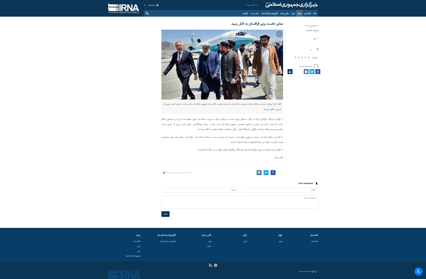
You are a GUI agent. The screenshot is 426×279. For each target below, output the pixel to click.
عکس (209, 246)
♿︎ (418, 271)
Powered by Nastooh (305, 271)
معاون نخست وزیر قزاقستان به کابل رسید (257, 23)
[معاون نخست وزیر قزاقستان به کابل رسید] (222, 65)
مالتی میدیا (285, 13)
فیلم (210, 241)
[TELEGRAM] (215, 265)
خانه (315, 13)
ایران (293, 13)
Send (165, 214)
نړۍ (138, 251)
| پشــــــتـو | (254, 13)
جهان (299, 13)
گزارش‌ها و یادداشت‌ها (270, 13)
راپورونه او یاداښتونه (133, 255)
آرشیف (245, 13)
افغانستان (307, 13)
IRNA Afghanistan (291, 5)
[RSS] (210, 265)
